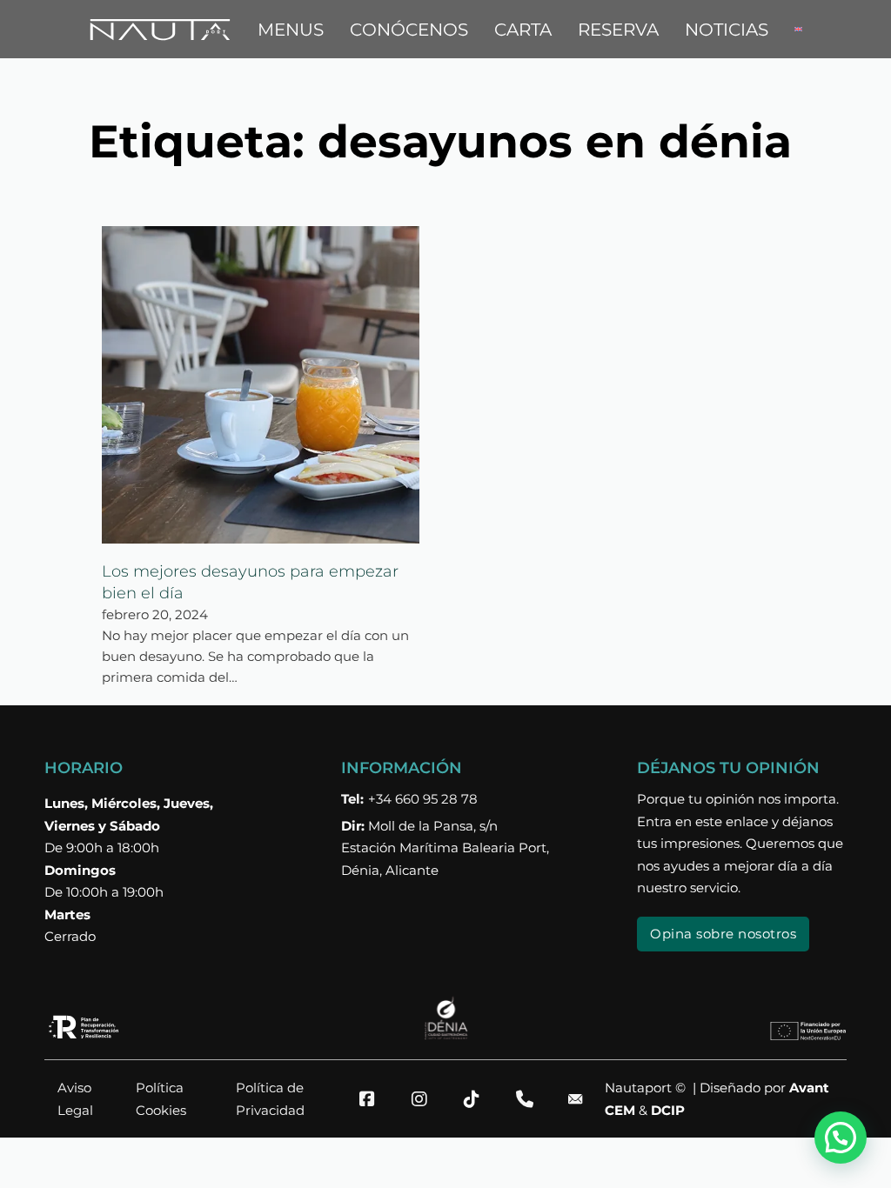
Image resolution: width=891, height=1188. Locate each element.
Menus (291, 29)
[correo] (583, 1099)
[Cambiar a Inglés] (797, 29)
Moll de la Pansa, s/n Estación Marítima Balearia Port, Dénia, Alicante (445, 848)
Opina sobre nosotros (723, 933)
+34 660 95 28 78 (409, 799)
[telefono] (531, 1099)
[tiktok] (478, 1099)
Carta (523, 29)
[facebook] (374, 1099)
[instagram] (426, 1099)
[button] (840, 1137)
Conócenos (409, 29)
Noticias (726, 29)
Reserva (618, 29)
